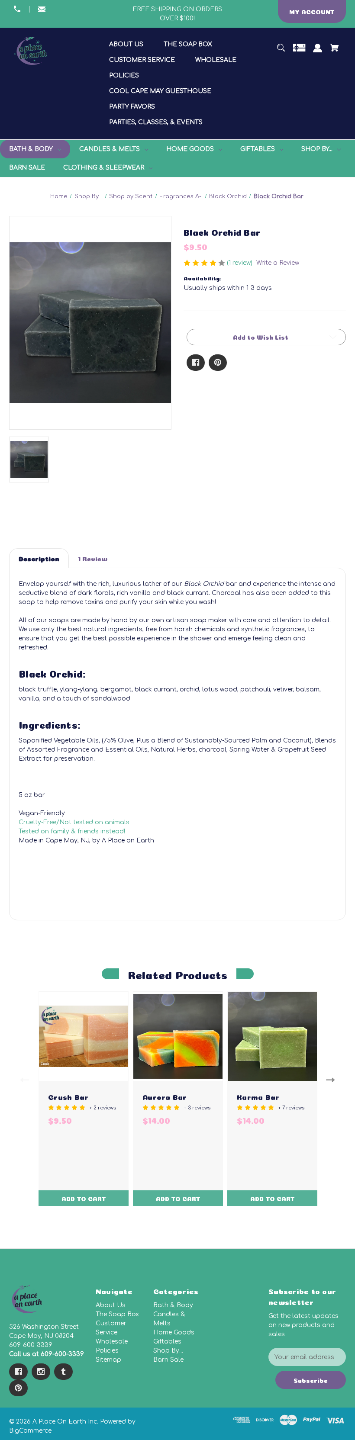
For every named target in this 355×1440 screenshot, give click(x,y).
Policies (107, 1350)
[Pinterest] (217, 363)
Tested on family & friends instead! (72, 831)
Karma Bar (258, 1096)
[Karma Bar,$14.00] (272, 1036)
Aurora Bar (164, 1096)
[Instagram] (40, 1372)
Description (39, 557)
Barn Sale (168, 1359)
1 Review (92, 557)
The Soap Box (117, 1314)
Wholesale (112, 1341)
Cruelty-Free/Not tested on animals (74, 822)
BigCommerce (30, 1430)
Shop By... (168, 1350)
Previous (22, 1079)
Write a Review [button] (277, 263)
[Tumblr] (63, 1372)
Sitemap (108, 1359)
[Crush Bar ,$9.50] (83, 1036)
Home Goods (173, 1332)
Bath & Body (173, 1305)
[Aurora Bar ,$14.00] (178, 1036)
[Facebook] (195, 363)
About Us (111, 1305)
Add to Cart (83, 1198)
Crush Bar (68, 1096)
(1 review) (240, 263)
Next (332, 1079)
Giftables (167, 1341)
